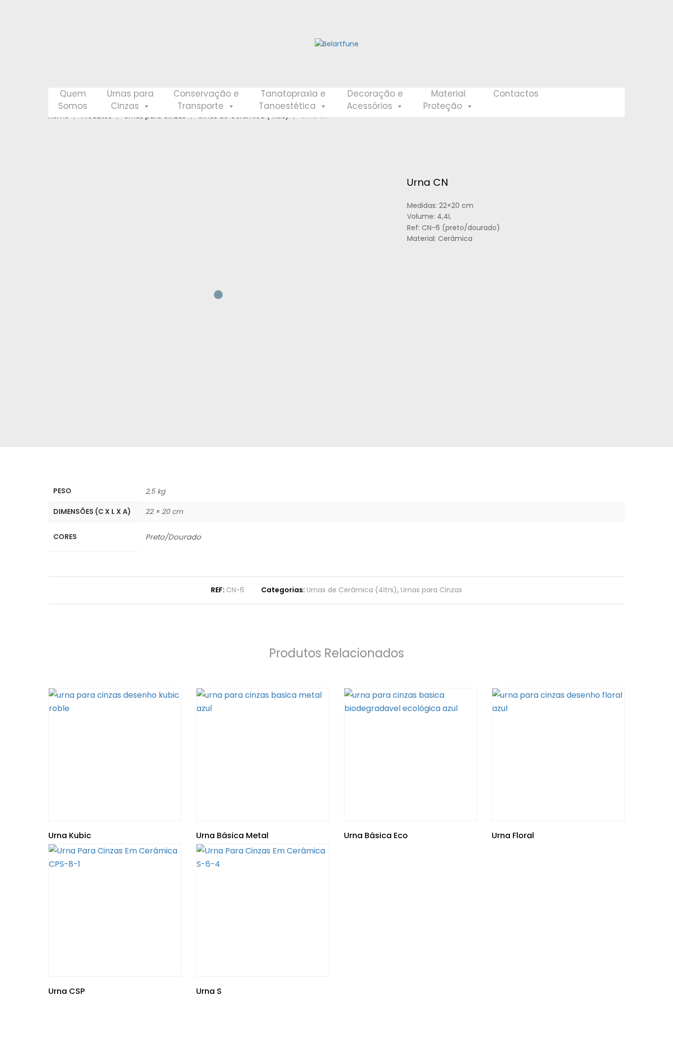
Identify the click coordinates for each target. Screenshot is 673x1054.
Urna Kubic (69, 835)
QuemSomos (72, 100)
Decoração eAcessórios (375, 100)
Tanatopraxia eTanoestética (292, 100)
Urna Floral (513, 835)
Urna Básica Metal (232, 835)
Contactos (515, 94)
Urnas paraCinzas (130, 100)
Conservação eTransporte (206, 100)
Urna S (209, 991)
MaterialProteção (444, 100)
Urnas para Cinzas (431, 590)
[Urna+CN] (425, 289)
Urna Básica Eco (376, 835)
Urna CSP (66, 991)
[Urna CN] (409, 289)
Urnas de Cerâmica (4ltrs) (351, 590)
